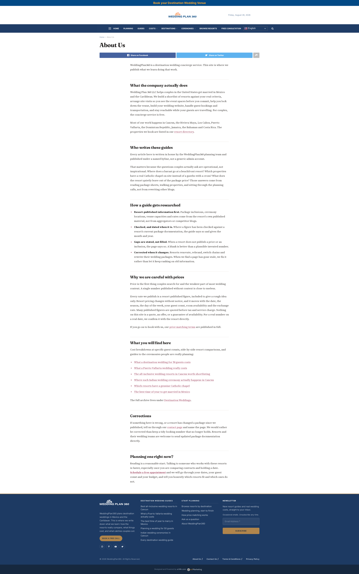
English (252, 28)
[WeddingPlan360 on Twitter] (122, 546)
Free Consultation (231, 28)
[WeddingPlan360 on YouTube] (115, 546)
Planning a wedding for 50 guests (157, 528)
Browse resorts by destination (197, 506)
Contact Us (212, 559)
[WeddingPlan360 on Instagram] (102, 546)
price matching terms (182, 327)
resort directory (184, 132)
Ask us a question (190, 519)
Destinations (168, 28)
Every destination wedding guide (157, 540)
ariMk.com (181, 569)
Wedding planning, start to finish (198, 510)
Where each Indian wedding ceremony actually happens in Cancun (174, 380)
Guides (141, 28)
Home (116, 28)
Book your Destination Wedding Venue (179, 3)
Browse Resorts (208, 28)
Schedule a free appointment (148, 472)
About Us (110, 37)
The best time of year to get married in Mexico (162, 392)
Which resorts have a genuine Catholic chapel (162, 386)
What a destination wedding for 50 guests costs (162, 362)
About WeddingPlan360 (193, 523)
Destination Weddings (177, 400)
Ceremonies (187, 28)
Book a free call (111, 538)
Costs (152, 28)
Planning (128, 28)
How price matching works (195, 515)
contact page (174, 427)
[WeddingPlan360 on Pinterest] (109, 546)
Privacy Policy (252, 559)
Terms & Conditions (231, 559)
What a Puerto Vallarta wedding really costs (160, 368)
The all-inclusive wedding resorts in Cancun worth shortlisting (172, 374)
